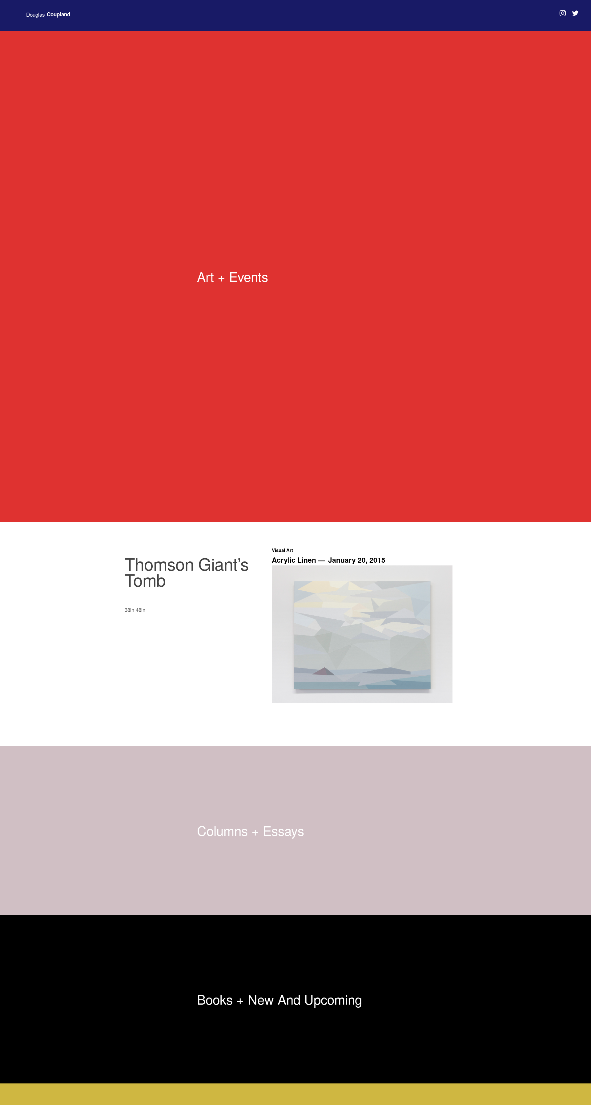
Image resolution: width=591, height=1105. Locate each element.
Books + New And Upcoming (279, 999)
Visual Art (282, 550)
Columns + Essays (250, 830)
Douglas (48, 14)
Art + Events (232, 276)
